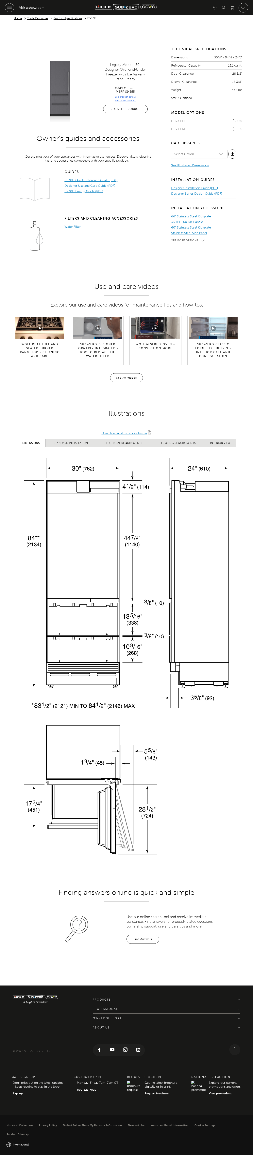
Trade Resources (37, 18)
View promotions (220, 1093)
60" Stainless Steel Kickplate (191, 227)
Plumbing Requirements (178, 443)
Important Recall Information (169, 1125)
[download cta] (232, 154)
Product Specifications (68, 18)
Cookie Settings (204, 1125)
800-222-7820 (86, 1089)
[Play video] (40, 328)
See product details (125, 96)
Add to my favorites (125, 100)
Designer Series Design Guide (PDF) (196, 193)
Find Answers (143, 939)
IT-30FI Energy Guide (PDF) (83, 191)
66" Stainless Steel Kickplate (191, 216)
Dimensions (31, 443)
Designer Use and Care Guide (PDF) (89, 186)
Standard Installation (71, 443)
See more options (184, 240)
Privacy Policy (48, 1125)
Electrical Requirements (124, 443)
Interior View (220, 443)
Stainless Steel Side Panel (189, 233)
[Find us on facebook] (99, 1050)
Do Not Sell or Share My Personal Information (92, 1125)
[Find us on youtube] (112, 1050)
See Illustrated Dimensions (190, 165)
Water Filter (72, 227)
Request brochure (157, 1093)
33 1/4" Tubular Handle (187, 222)
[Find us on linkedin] (138, 1050)
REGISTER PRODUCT (125, 109)
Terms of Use (136, 1125)
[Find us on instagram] (125, 1050)
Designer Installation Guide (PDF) (194, 188)
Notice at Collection (20, 1125)
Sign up (18, 1093)
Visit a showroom (31, 8)
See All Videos (126, 377)
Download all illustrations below (124, 433)
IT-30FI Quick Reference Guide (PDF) (90, 180)
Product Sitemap (18, 1134)
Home (18, 18)
